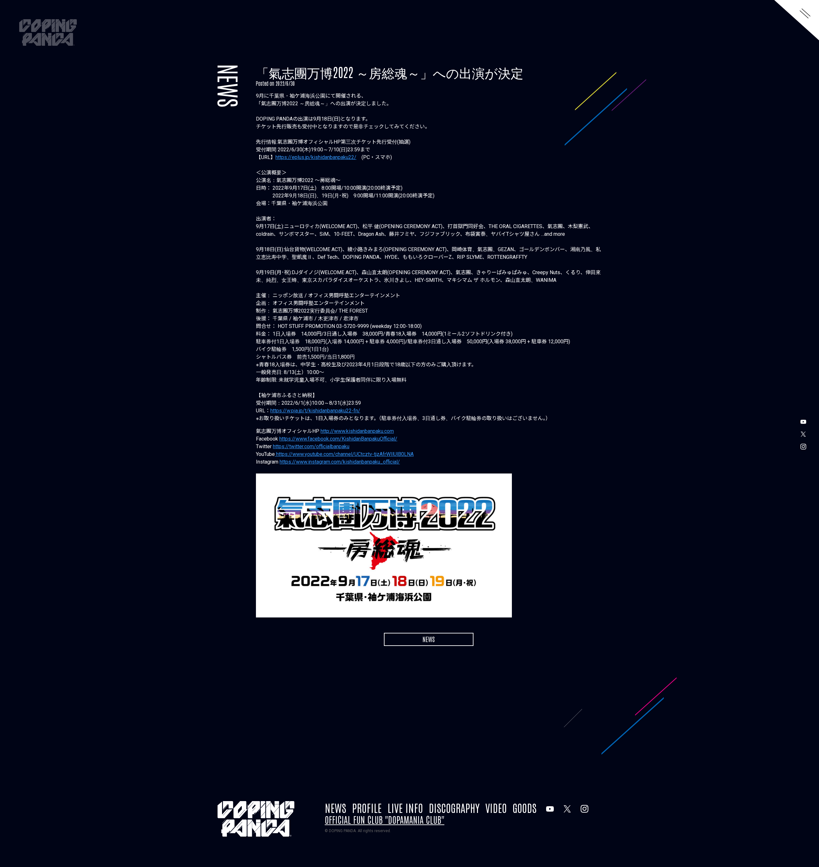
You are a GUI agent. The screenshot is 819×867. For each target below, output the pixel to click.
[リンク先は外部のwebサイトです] (550, 809)
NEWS (229, 85)
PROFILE (367, 807)
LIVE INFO (405, 807)
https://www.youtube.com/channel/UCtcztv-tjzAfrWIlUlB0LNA (344, 454)
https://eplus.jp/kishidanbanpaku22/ (315, 157)
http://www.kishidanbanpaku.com (357, 431)
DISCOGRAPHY (454, 807)
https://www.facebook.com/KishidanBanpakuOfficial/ (338, 439)
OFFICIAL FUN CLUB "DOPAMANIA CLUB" (384, 819)
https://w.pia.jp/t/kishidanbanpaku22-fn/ (315, 411)
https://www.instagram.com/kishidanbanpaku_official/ (340, 462)
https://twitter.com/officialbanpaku (311, 446)
